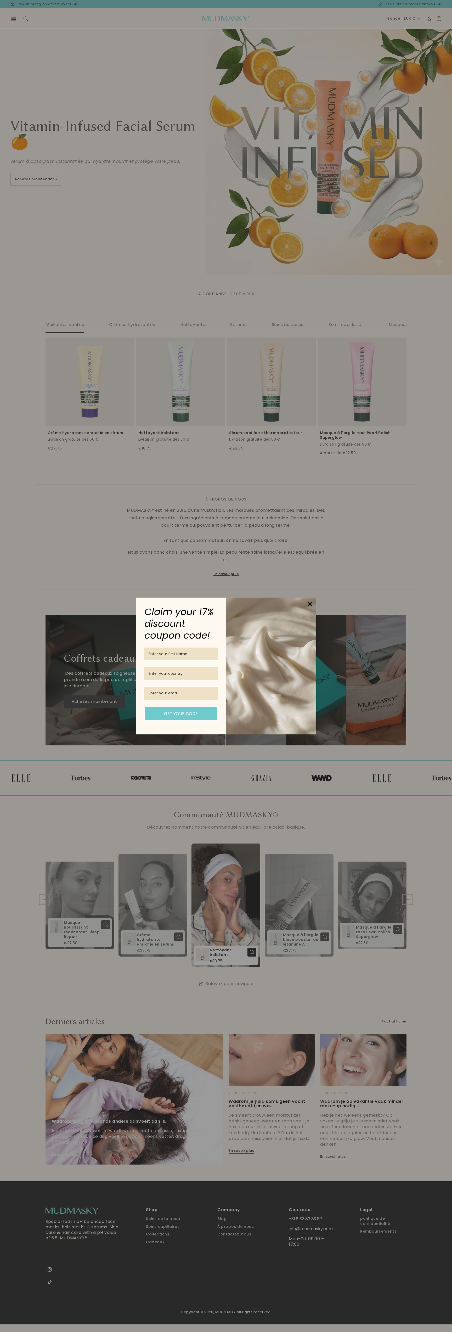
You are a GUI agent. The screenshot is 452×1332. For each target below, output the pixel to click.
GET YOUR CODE (181, 714)
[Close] (310, 604)
